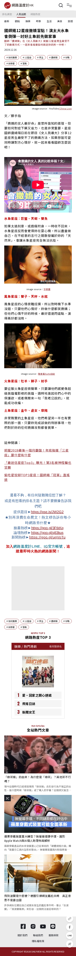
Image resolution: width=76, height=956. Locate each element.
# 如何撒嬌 (12, 57)
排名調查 (7, 14)
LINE (36, 546)
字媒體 (46, 289)
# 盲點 (24, 63)
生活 (49, 21)
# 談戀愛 (11, 63)
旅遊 (70, 21)
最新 (6, 21)
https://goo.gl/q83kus (47, 533)
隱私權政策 (38, 941)
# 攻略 (66, 57)
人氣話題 (21, 14)
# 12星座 (27, 57)
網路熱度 (35, 14)
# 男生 (40, 57)
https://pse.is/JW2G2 (47, 512)
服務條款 (54, 935)
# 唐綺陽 (53, 57)
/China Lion (65, 108)
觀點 (17, 21)
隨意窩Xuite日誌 (46, 373)
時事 (38, 21)
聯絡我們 (38, 935)
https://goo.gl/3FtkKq (47, 528)
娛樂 (27, 21)
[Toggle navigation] (69, 5)
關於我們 (22, 935)
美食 (59, 21)
